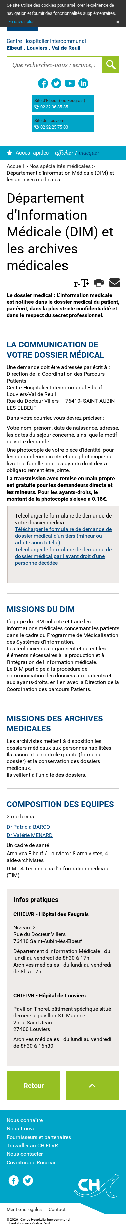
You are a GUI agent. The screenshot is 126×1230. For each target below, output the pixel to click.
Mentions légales (24, 1209)
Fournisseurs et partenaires (39, 1137)
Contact (57, 1209)
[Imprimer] (98, 283)
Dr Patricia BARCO (28, 826)
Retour (34, 1086)
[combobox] (54, 64)
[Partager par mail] (113, 283)
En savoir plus (21, 21)
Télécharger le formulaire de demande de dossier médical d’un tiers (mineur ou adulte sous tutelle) (63, 536)
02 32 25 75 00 (54, 127)
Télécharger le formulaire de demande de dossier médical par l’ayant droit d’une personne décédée (63, 556)
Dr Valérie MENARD (30, 835)
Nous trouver (22, 1128)
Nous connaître (25, 1120)
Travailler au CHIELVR (32, 1145)
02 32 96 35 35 (54, 107)
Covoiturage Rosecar (31, 1162)
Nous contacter (25, 1154)
